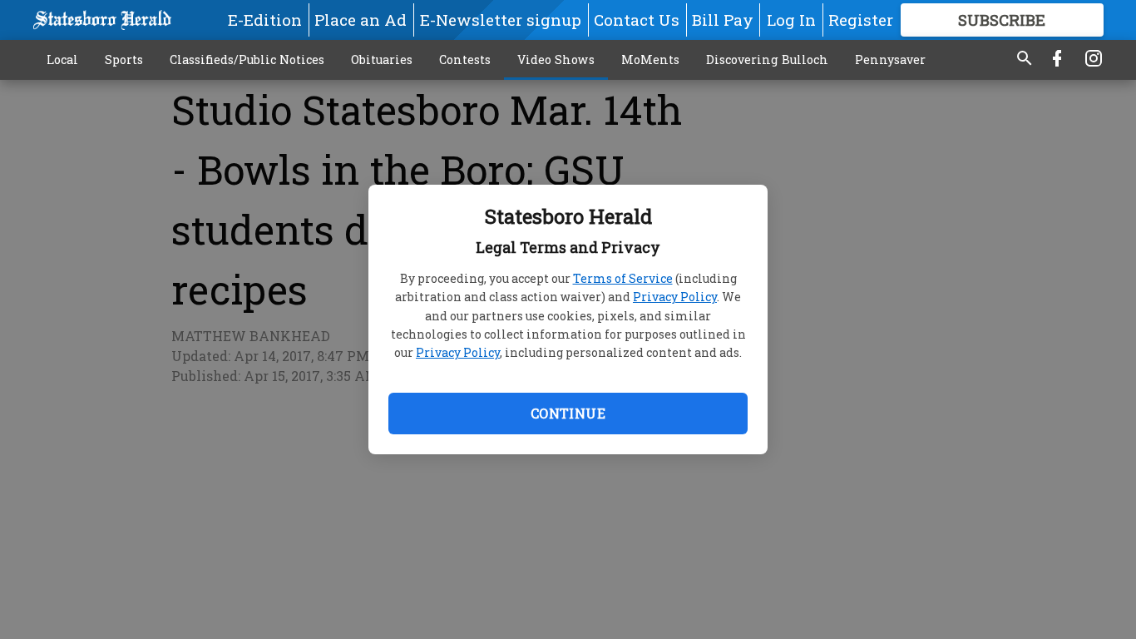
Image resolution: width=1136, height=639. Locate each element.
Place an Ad (360, 19)
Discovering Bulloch (767, 59)
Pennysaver (890, 59)
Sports (124, 59)
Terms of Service (623, 278)
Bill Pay (722, 19)
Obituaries (381, 59)
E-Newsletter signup (500, 19)
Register (860, 19)
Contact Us (636, 19)
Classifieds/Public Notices (247, 59)
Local (62, 59)
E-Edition (265, 19)
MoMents (650, 59)
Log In (791, 19)
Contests (465, 59)
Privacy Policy (675, 297)
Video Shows (556, 59)
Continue (568, 413)
